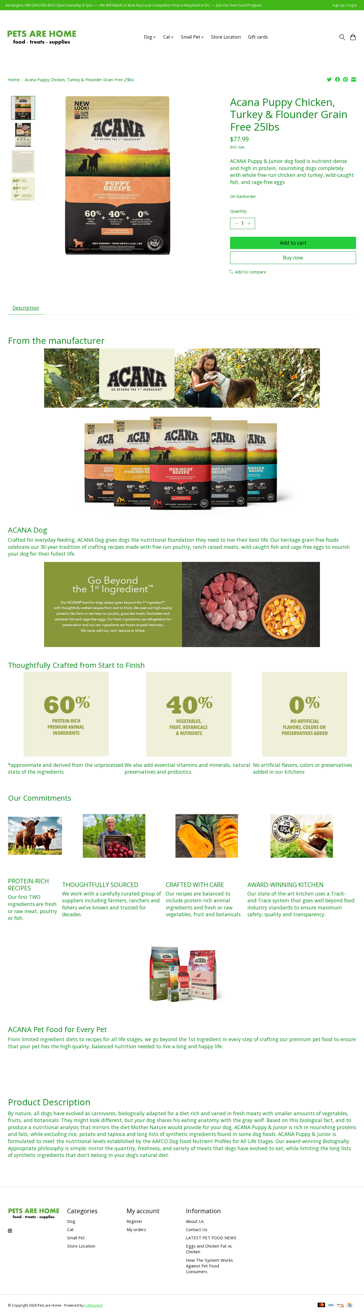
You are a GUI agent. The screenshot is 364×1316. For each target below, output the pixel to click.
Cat (70, 1229)
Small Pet (76, 1237)
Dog (71, 1221)
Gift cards (258, 37)
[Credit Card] (349, 1305)
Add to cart (293, 242)
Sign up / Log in (344, 5)
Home (14, 79)
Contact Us (196, 1229)
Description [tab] (26, 307)
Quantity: (238, 211)
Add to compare (250, 272)
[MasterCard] (321, 1305)
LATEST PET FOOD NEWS (211, 1237)
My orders (136, 1229)
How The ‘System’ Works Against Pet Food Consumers (209, 1265)
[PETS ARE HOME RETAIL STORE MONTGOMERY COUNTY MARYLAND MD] (41, 37)
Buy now (293, 257)
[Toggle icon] (342, 37)
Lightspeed (93, 1305)
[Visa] (330, 1305)
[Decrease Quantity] (237, 223)
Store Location (226, 37)
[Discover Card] (340, 1305)
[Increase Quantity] (249, 223)
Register (134, 1221)
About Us (195, 1221)
